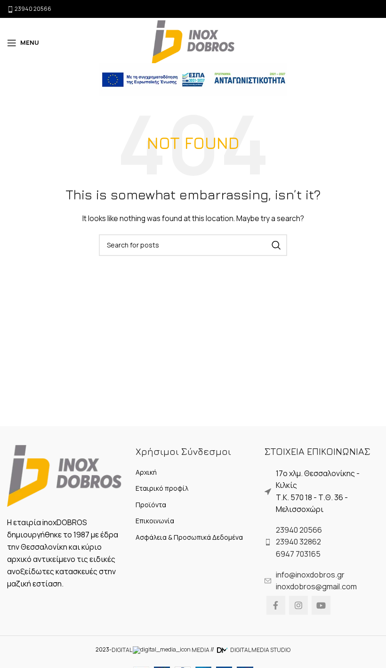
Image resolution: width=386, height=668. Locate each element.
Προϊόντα (151, 504)
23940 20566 (299, 530)
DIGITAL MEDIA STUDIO (259, 650)
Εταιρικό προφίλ (162, 488)
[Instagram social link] (298, 605)
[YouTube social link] (321, 605)
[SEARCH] (276, 245)
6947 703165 (298, 554)
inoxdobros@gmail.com (316, 586)
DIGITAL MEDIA (160, 650)
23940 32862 (298, 541)
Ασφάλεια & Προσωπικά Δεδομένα (189, 537)
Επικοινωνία (155, 520)
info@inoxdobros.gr (310, 574)
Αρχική (146, 472)
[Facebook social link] (275, 605)
